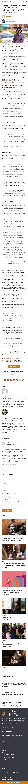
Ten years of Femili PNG (9, 617)
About (3, 741)
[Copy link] (23, 380)
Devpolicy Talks (5, 762)
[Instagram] (7, 434)
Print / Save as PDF (14, 366)
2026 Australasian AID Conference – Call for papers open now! (13, 703)
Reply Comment (5, 469)
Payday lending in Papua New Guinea (13, 694)
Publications (4, 761)
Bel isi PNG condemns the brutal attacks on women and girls (12, 591)
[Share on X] (11, 380)
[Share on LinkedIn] (5, 380)
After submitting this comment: (9, 497)
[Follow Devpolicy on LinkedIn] (7, 772)
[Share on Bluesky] (14, 380)
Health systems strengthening (9, 374)
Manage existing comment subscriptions (12, 502)
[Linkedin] (5, 434)
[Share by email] (20, 380)
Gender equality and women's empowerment (12, 371)
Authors (3, 743)
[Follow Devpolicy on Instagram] (10, 772)
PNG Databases (5, 764)
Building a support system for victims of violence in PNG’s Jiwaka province (13, 564)
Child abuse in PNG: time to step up (13, 538)
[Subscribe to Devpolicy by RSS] (17, 772)
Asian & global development (8, 754)
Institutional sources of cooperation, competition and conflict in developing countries (14, 684)
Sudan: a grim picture (8, 670)
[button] (22, 1)
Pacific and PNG (5, 750)
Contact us (4, 744)
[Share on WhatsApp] (17, 380)
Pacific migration (5, 752)
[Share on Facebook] (8, 380)
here (14, 87)
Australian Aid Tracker (6, 759)
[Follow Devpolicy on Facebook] (14, 772)
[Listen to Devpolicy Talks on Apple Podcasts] (20, 772)
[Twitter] (3, 434)
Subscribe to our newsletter (14, 782)
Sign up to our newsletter (9, 727)
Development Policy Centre (8, 757)
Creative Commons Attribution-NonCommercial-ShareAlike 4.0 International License (12, 736)
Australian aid (4, 748)
